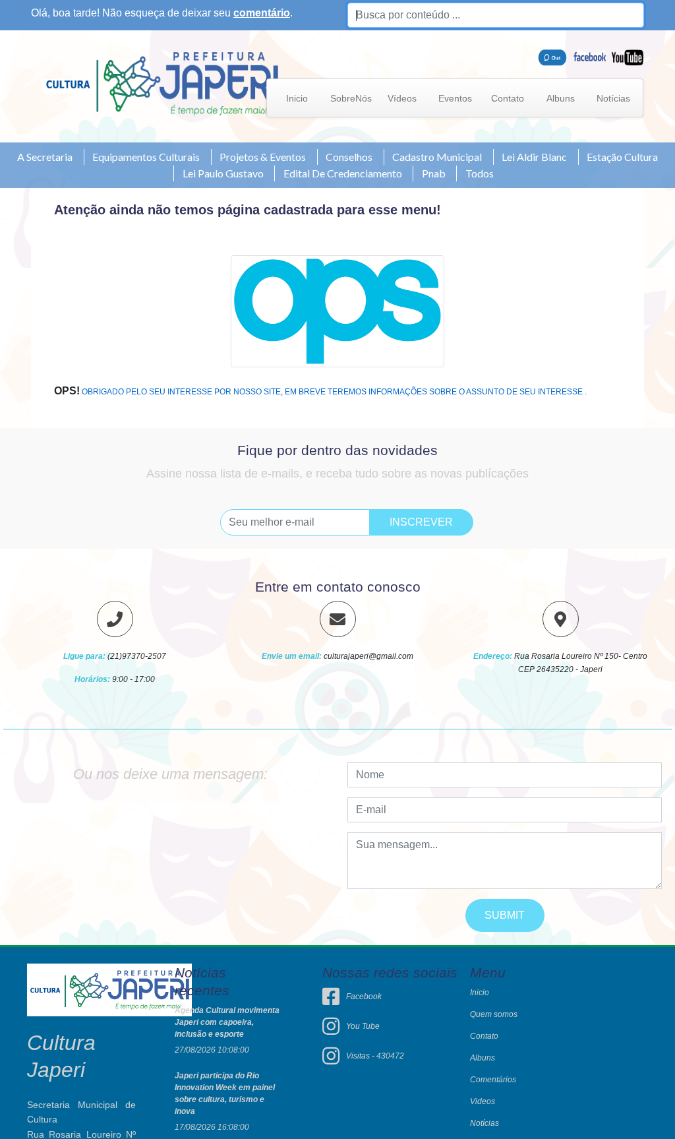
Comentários (493, 1079)
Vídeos (402, 98)
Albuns (560, 98)
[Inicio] (162, 82)
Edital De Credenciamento (342, 173)
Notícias (613, 98)
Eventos (455, 98)
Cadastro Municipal (437, 156)
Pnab (434, 173)
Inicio (297, 98)
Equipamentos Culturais (146, 156)
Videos (482, 1101)
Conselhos (349, 156)
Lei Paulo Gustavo (223, 173)
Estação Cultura (622, 156)
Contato (507, 98)
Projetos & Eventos (263, 156)
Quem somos (493, 1014)
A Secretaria (45, 156)
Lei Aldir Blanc (534, 156)
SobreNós (351, 98)
